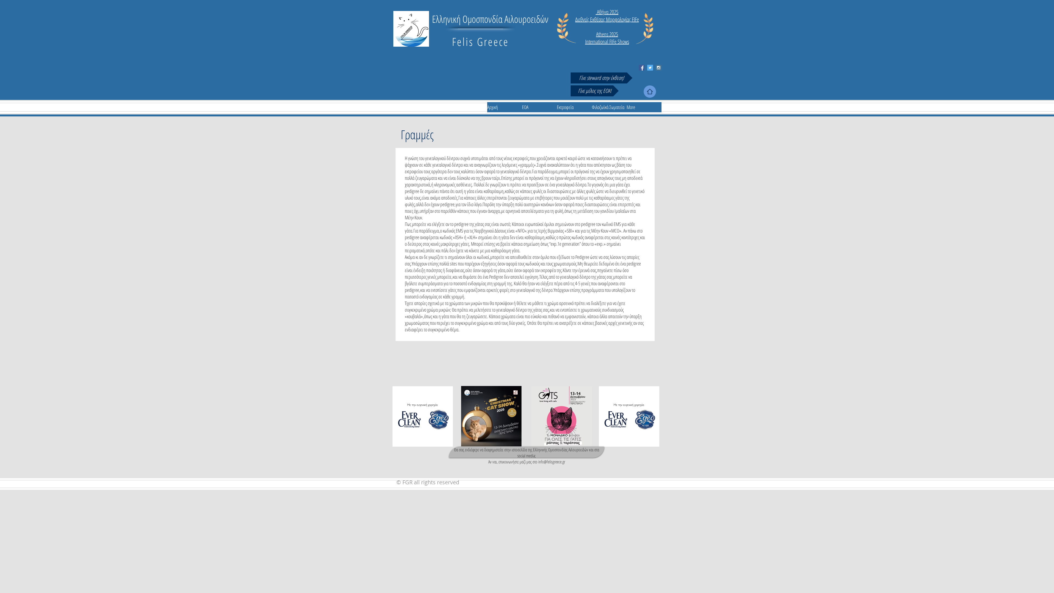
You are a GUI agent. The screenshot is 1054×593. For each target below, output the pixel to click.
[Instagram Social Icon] (658, 68)
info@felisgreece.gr (551, 462)
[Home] (650, 91)
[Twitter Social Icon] (650, 68)
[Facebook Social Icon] (641, 68)
